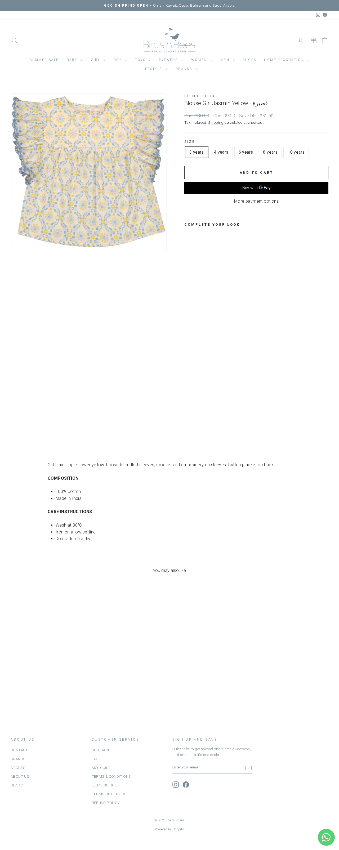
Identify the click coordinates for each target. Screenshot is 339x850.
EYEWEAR (169, 60)
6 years (246, 152)
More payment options (256, 201)
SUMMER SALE (44, 60)
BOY (118, 60)
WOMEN (199, 60)
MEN (225, 60)
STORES (18, 768)
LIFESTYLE (152, 69)
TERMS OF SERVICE (109, 794)
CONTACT (19, 750)
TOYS (141, 60)
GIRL (96, 60)
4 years (221, 152)
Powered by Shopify (169, 829)
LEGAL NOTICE (104, 785)
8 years (270, 152)
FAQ (95, 759)
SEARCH (18, 785)
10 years (296, 152)
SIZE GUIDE (101, 768)
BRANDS (18, 759)
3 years (196, 152)
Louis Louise (201, 96)
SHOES (249, 60)
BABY (73, 60)
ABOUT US (20, 776)
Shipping (216, 122)
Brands (185, 69)
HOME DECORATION (284, 60)
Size (189, 142)
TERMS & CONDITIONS (111, 776)
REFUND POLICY (106, 802)
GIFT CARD (101, 750)
